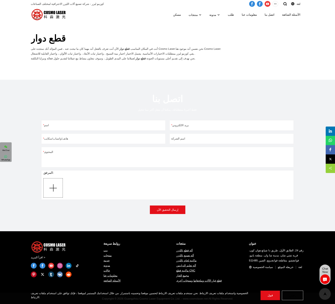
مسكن (177, 14)
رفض (292, 295)
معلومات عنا (249, 14)
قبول (270, 295)
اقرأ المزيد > (38, 257)
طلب (231, 14)
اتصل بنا (269, 14)
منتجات (193, 14)
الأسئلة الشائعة (291, 14)
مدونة (212, 14)
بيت (106, 250)
